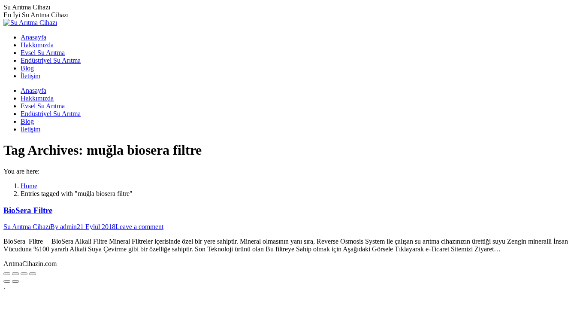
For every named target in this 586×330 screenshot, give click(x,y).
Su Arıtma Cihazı (26, 226)
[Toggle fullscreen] (24, 273)
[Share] (15, 273)
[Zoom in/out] (32, 273)
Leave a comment (139, 226)
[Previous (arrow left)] (6, 281)
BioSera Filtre (27, 210)
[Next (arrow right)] (15, 281)
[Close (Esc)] (6, 273)
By (63, 226)
